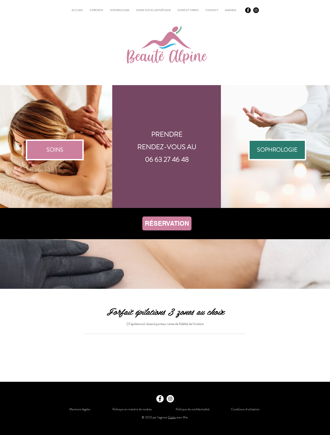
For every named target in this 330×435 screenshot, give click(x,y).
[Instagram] (256, 10)
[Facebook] (248, 10)
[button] (277, 149)
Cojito (172, 417)
